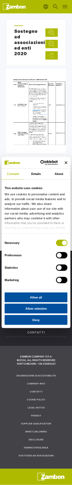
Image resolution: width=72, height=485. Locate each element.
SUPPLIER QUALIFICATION (36, 423)
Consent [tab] (13, 173)
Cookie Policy (36, 399)
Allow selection (36, 308)
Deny (36, 319)
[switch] (61, 255)
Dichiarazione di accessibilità (36, 375)
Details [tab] (36, 173)
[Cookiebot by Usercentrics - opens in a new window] (42, 162)
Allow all (36, 297)
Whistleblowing (36, 431)
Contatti (36, 391)
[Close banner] (66, 162)
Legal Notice (36, 407)
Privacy (36, 415)
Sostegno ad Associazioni (36, 455)
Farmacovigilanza (36, 447)
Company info (36, 383)
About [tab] (59, 173)
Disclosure (36, 439)
